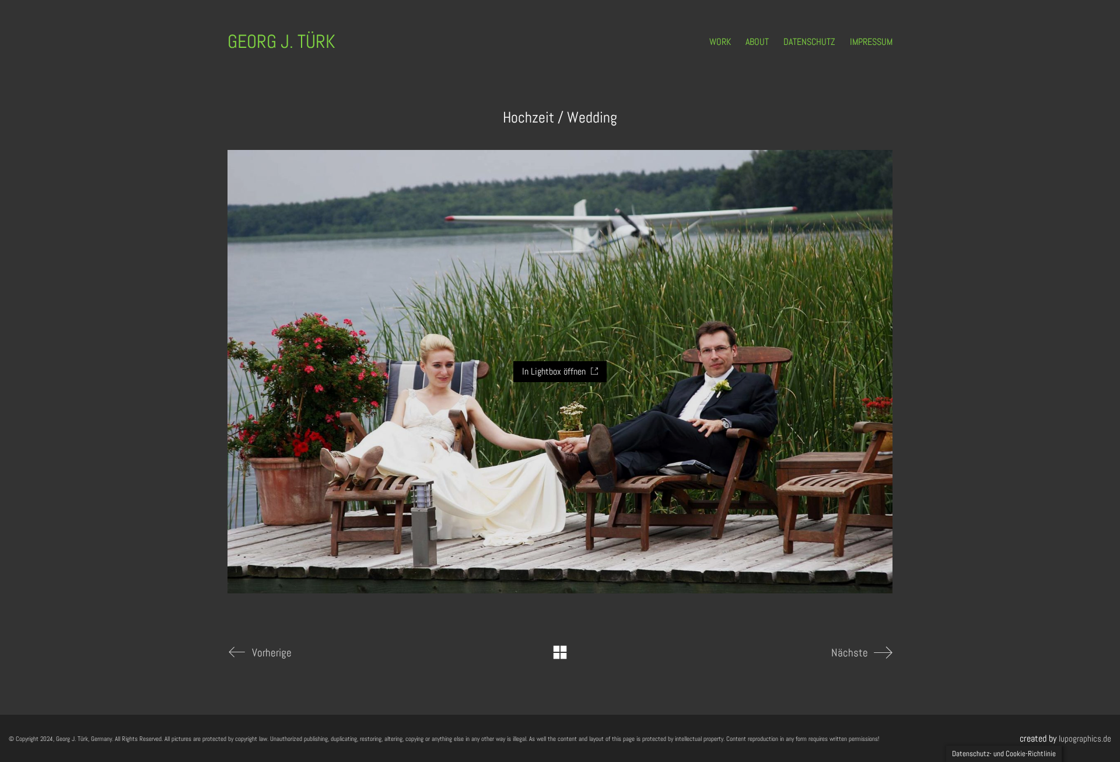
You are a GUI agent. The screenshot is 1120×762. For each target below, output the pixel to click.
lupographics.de (1085, 738)
